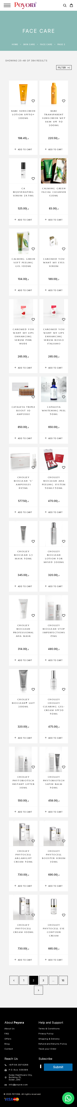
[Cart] (71, 6)
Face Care (46, 44)
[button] (23, 149)
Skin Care (29, 44)
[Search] (65, 6)
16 (63, 980)
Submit (58, 1067)
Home (15, 44)
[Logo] (25, 5)
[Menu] (7, 5)
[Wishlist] (33, 101)
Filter (62, 67)
